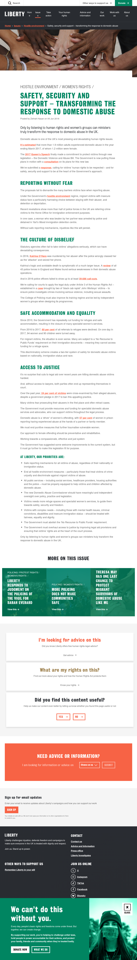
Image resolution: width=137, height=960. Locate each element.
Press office (77, 850)
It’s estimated (28, 145)
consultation (51, 161)
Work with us (114, 14)
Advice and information (85, 14)
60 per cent (48, 329)
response (46, 167)
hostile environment (58, 196)
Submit (108, 765)
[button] (14, 3)
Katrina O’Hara (38, 256)
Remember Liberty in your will (20, 869)
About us (127, 14)
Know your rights (68, 685)
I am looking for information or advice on (47, 765)
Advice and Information (83, 846)
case (40, 288)
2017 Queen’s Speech (37, 154)
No (76, 716)
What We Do (41, 949)
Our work (102, 14)
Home (29, 14)
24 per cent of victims (53, 393)
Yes (61, 716)
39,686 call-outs (88, 278)
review (107, 265)
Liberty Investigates (81, 855)
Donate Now (20, 949)
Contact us (76, 841)
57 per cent (85, 418)
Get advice (68, 655)
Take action (48, 14)
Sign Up (11, 809)
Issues (37, 14)
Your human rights (64, 14)
